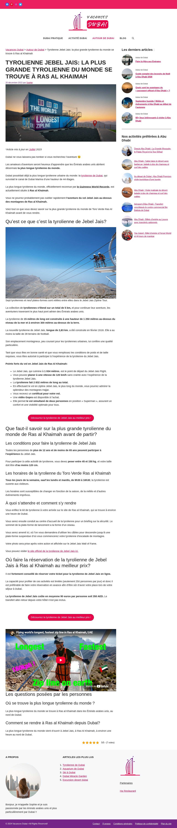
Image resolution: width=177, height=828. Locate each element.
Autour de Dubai (103, 38)
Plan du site (166, 823)
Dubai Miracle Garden (75, 776)
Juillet (32, 149)
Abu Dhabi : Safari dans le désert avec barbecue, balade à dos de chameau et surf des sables (151, 164)
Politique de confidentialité (146, 823)
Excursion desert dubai (75, 780)
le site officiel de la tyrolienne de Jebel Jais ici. (53, 551)
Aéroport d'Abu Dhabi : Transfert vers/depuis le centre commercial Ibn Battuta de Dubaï (150, 207)
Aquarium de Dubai (73, 768)
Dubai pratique (53, 38)
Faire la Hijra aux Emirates (148, 61)
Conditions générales (122, 823)
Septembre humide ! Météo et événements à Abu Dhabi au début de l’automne (153, 104)
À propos (106, 823)
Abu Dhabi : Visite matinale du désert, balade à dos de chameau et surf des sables (151, 193)
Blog (123, 38)
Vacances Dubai (15, 49)
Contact (96, 823)
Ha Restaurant (128, 791)
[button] (133, 38)
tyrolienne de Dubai (92, 175)
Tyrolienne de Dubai (74, 765)
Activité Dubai (77, 38)
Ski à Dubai (69, 772)
